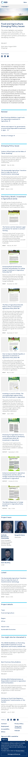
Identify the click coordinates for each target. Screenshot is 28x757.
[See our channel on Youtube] (14, 719)
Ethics (3, 732)
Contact (4, 723)
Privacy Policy (19, 723)
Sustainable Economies (8, 629)
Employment (5, 726)
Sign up (4, 739)
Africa (3, 621)
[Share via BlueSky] (2, 56)
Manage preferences (14, 754)
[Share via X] (8, 56)
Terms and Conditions (18, 727)
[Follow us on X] (18, 719)
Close (26, 741)
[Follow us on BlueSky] (8, 719)
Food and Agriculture (7, 613)
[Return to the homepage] (4, 2)
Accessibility (5, 729)
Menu (25, 2)
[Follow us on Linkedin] (11, 719)
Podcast (17, 730)
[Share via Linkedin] (5, 56)
